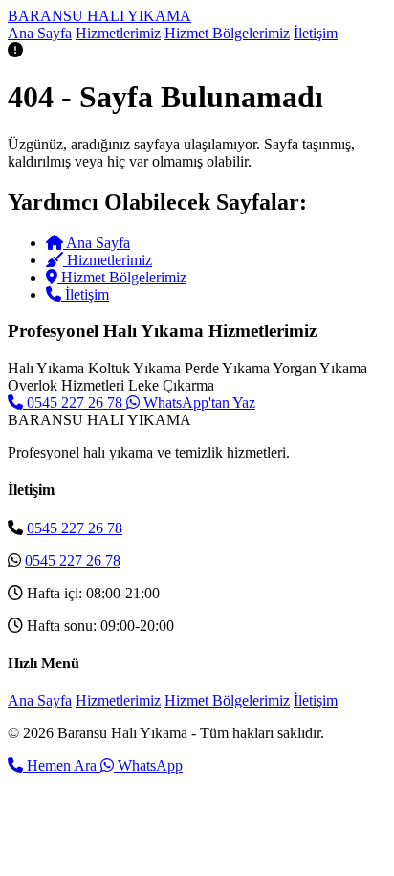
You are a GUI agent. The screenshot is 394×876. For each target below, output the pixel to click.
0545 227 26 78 (74, 402)
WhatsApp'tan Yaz (197, 402)
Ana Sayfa (40, 33)
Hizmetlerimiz (118, 33)
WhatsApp (148, 765)
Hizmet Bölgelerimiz (227, 33)
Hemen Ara (61, 765)
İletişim (316, 33)
